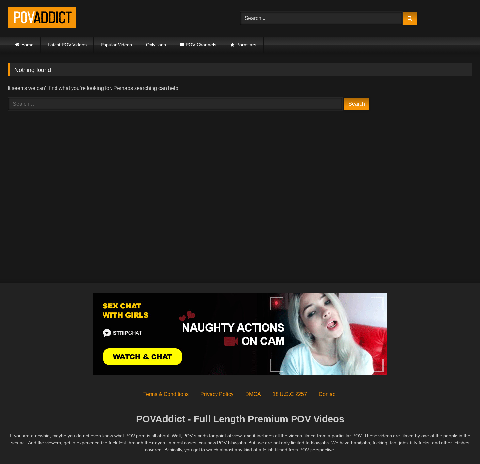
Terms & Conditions (166, 394)
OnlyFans (156, 44)
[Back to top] (460, 444)
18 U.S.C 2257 (290, 394)
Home (27, 44)
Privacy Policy (216, 394)
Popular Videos (116, 44)
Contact (328, 394)
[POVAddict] (42, 18)
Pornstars (246, 44)
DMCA (253, 394)
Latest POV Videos (67, 44)
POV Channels (201, 44)
